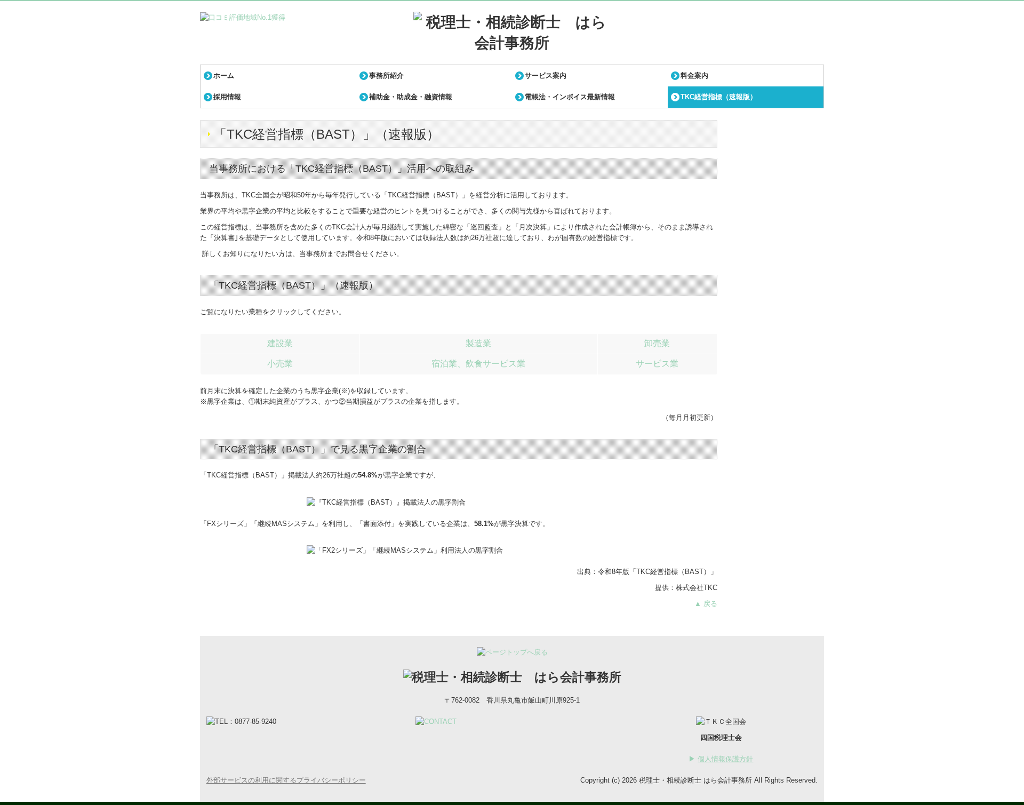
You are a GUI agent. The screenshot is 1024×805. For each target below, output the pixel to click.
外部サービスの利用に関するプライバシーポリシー (286, 780)
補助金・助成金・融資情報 (410, 97)
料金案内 (694, 75)
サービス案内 (545, 75)
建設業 (280, 343)
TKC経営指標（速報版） (719, 97)
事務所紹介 (386, 75)
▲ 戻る (705, 604)
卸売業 (657, 343)
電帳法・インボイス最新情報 (570, 97)
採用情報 (227, 97)
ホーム (223, 75)
